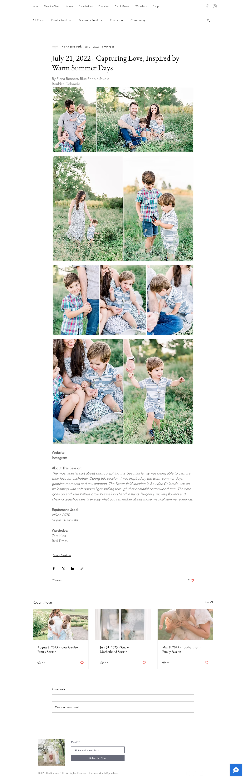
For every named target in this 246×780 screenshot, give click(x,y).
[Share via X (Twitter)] (63, 568)
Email (74, 742)
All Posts (38, 20)
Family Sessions (61, 20)
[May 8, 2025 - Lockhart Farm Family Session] (185, 624)
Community (137, 20)
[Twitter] (202, 774)
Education (116, 20)
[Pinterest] (197, 774)
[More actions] (191, 46)
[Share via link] (82, 568)
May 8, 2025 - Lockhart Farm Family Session (181, 649)
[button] (122, 6)
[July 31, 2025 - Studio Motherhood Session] (123, 624)
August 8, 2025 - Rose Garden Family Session (57, 649)
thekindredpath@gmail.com (104, 773)
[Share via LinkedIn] (72, 568)
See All (209, 602)
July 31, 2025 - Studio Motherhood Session (114, 649)
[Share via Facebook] (54, 568)
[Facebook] (207, 6)
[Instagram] (214, 6)
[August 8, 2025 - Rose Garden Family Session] (60, 624)
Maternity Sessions (90, 20)
